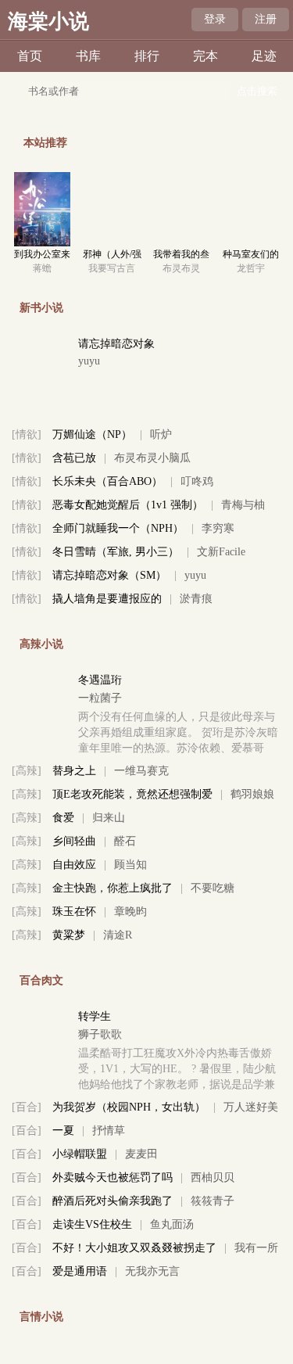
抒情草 (108, 1130)
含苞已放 (74, 458)
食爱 (63, 818)
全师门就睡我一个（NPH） (118, 528)
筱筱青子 (212, 1201)
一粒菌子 (100, 698)
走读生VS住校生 (92, 1224)
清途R (117, 935)
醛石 (125, 841)
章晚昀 (130, 911)
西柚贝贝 (212, 1177)
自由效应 (74, 864)
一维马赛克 (141, 771)
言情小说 (41, 1317)
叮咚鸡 (196, 481)
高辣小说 (41, 644)
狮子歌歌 (100, 1034)
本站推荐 (45, 143)
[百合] (26, 1107)
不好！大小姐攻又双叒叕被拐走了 (134, 1248)
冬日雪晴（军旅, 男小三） (115, 552)
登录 (215, 19)
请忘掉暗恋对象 (116, 344)
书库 (88, 56)
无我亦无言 (152, 1271)
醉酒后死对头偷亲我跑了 (112, 1201)
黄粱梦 (68, 935)
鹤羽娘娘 (252, 794)
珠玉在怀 (74, 911)
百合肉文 (41, 980)
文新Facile (221, 552)
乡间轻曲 (74, 841)
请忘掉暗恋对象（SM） (109, 575)
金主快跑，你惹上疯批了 (112, 888)
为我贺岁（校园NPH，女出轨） (128, 1107)
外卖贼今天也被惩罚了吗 (112, 1177)
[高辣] (26, 771)
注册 (266, 19)
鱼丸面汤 (172, 1224)
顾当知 (130, 864)
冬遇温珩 (100, 680)
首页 (29, 56)
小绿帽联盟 (79, 1154)
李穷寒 (218, 528)
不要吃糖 (212, 888)
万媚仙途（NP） (92, 434)
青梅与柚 (243, 505)
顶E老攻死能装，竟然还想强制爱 (132, 794)
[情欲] (26, 434)
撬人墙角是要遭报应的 (107, 599)
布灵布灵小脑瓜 (152, 458)
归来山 (108, 818)
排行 (146, 56)
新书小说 (41, 308)
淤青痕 (196, 599)
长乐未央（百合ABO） (107, 481)
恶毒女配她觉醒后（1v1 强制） (127, 505)
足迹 (264, 56)
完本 (205, 56)
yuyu (89, 361)
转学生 (94, 1016)
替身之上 (74, 771)
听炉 (161, 434)
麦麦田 (141, 1154)
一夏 (63, 1130)
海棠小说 (48, 21)
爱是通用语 (79, 1271)
